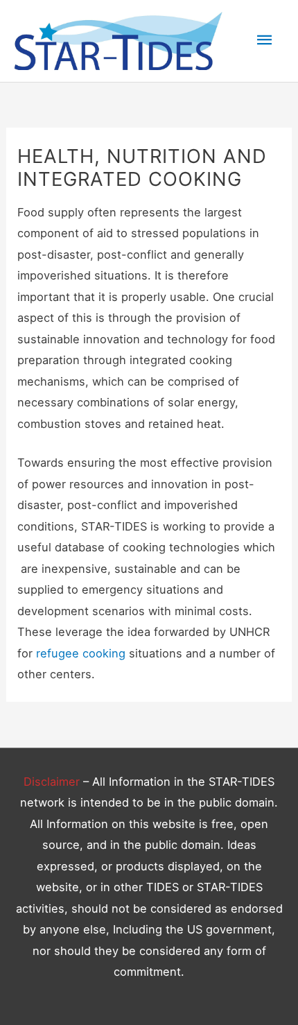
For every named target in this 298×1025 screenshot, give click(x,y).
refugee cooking (80, 653)
